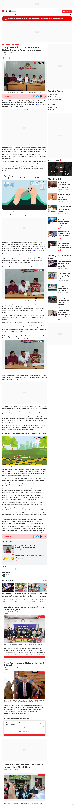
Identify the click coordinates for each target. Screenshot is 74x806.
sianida (35, 250)
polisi (44, 148)
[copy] (44, 96)
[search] (60, 11)
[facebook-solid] (37, 96)
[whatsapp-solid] (34, 96)
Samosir (37, 104)
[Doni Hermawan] (3, 575)
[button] (24, 797)
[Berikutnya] (47, 658)
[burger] (71, 14)
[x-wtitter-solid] (41, 96)
